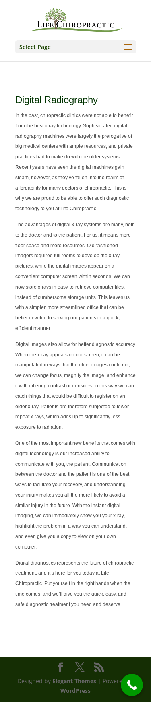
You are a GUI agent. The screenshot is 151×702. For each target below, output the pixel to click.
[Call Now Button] (132, 685)
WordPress (75, 690)
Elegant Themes (74, 681)
